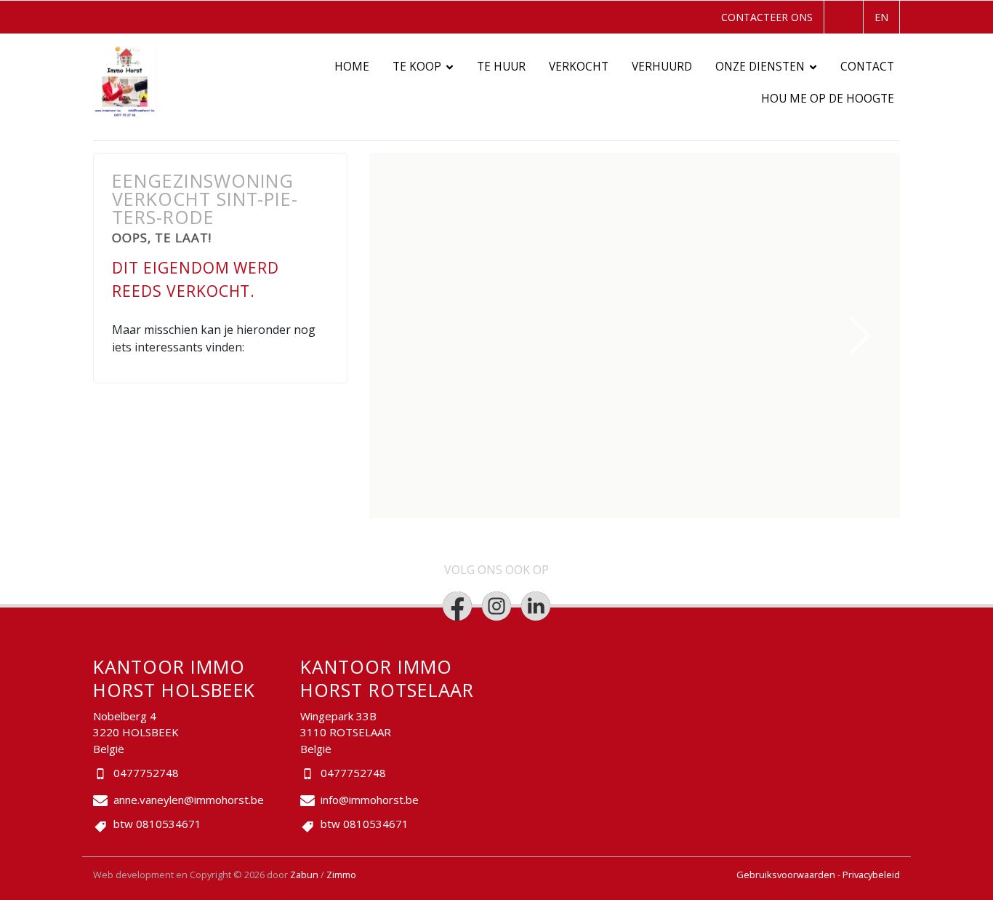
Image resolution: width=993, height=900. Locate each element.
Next (860, 335)
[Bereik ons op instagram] (496, 606)
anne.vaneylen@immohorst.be (188, 799)
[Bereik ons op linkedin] (535, 606)
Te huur (501, 66)
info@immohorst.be (370, 799)
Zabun (304, 874)
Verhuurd (662, 66)
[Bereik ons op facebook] (457, 606)
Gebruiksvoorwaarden (786, 874)
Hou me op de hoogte (827, 98)
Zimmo (341, 874)
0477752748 (146, 772)
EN (881, 17)
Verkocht (578, 66)
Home (351, 66)
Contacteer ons (767, 17)
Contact (867, 66)
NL (842, 17)
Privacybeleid (871, 874)
